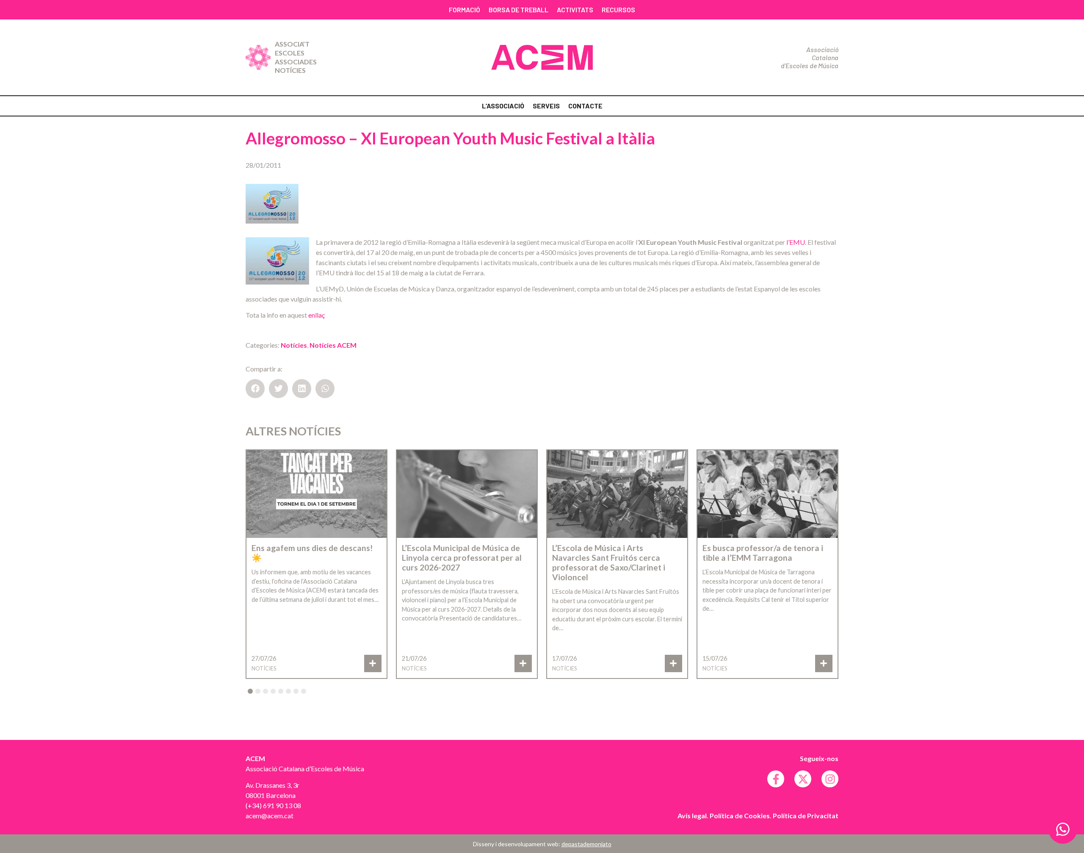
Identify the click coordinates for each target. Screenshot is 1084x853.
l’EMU (795, 242)
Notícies (290, 70)
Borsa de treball (518, 10)
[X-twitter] (802, 778)
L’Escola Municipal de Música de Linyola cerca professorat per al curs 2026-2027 (462, 557)
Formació (464, 10)
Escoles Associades (296, 57)
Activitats (575, 10)
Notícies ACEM (333, 345)
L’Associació (503, 106)
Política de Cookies (740, 815)
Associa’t (292, 44)
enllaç (316, 315)
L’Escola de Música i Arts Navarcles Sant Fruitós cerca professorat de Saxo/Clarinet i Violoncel (608, 562)
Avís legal (692, 815)
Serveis (546, 106)
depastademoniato (586, 843)
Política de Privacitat (805, 815)
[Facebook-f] (775, 778)
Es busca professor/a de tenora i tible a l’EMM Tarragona (762, 552)
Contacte (585, 106)
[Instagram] (829, 778)
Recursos (618, 10)
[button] (255, 388)
